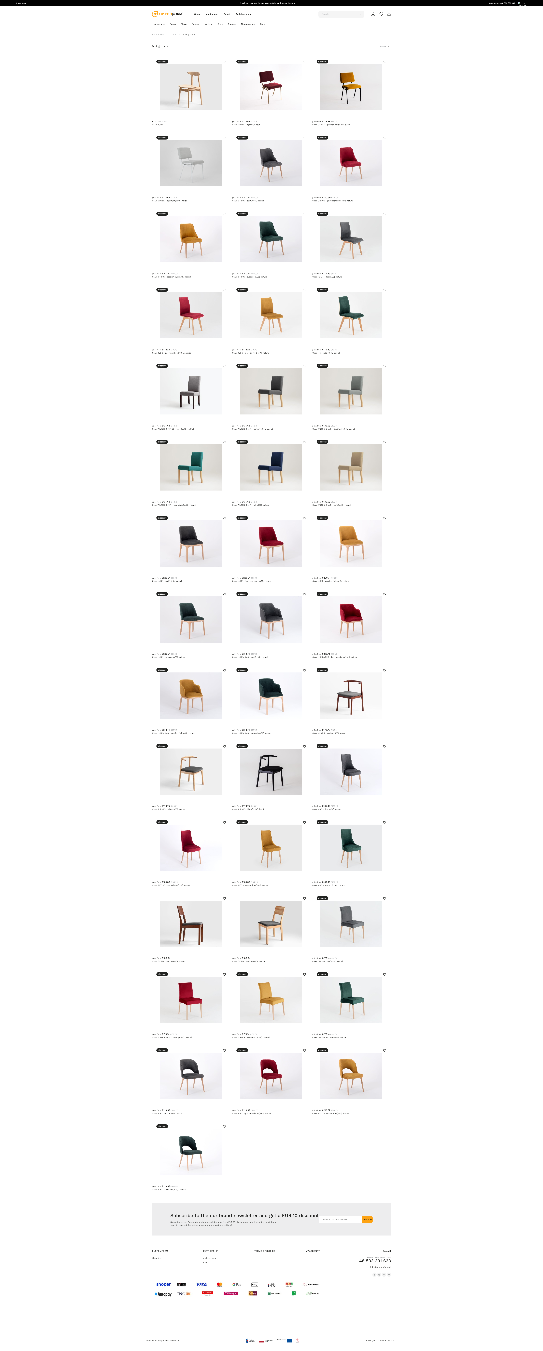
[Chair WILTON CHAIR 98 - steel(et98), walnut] (191, 391)
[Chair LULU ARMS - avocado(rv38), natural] (271, 695)
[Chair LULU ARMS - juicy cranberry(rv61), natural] (351, 619)
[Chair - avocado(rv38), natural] (351, 315)
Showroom (21, 3)
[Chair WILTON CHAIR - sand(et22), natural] (351, 467)
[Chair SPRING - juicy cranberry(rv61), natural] (351, 163)
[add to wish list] (224, 61)
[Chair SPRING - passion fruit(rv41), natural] (191, 239)
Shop (197, 14)
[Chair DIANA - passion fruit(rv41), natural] (271, 1000)
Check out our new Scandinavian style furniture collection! (267, 3)
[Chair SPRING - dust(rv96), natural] (271, 163)
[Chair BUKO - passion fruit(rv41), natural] (351, 1076)
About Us (156, 1258)
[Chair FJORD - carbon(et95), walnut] (191, 923)
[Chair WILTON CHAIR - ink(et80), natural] (271, 467)
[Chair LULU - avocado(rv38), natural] (191, 619)
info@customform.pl (380, 1267)
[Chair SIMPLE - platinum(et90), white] (191, 163)
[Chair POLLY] (191, 87)
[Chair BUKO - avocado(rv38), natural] (191, 1152)
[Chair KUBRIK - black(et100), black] (271, 771)
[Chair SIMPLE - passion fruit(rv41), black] (351, 87)
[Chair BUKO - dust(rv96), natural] (191, 1076)
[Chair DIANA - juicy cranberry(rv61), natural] (191, 1000)
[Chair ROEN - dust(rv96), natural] (351, 239)
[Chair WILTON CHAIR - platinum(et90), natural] (351, 391)
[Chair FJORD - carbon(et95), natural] (271, 923)
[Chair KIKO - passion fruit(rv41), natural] (271, 847)
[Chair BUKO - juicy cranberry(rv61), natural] (271, 1076)
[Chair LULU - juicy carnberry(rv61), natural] (271, 543)
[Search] (361, 14)
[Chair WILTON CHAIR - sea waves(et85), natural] (191, 467)
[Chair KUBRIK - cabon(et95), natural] (191, 771)
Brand (227, 14)
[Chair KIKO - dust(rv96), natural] (351, 771)
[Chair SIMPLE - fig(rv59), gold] (271, 87)
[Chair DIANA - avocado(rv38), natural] (351, 1000)
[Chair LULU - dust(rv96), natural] (191, 543)
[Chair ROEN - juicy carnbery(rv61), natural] (191, 315)
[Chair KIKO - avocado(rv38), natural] (351, 847)
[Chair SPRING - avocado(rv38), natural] (271, 239)
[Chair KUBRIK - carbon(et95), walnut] (351, 695)
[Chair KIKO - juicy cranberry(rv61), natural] (191, 847)
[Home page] (167, 14)
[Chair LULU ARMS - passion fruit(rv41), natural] (191, 695)
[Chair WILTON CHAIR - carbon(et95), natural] (271, 391)
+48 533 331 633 (507, 3)
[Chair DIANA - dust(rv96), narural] (351, 923)
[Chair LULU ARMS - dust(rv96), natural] (271, 619)
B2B (205, 1262)
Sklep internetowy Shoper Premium (162, 1340)
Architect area (243, 14)
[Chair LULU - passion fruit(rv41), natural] (351, 543)
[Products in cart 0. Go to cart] (389, 14)
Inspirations (211, 14)
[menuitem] (159, 24)
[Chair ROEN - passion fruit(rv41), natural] (271, 315)
